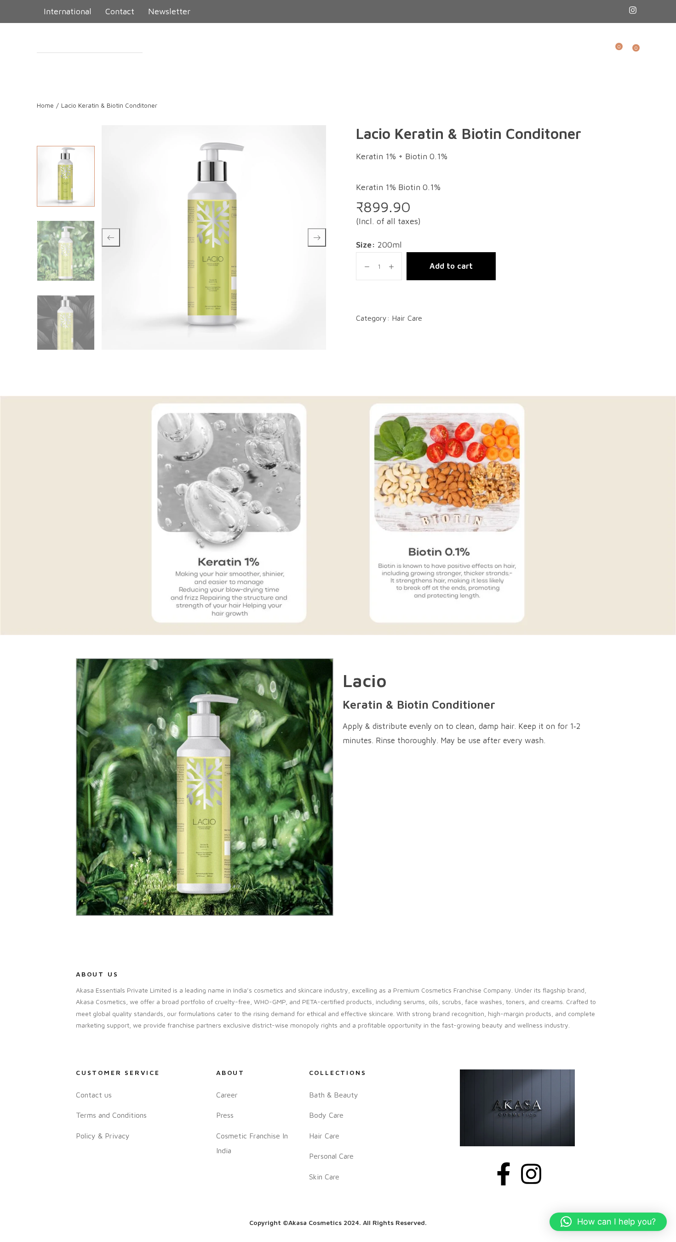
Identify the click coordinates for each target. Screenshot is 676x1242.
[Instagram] (531, 1173)
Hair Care (407, 318)
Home (45, 105)
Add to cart (451, 266)
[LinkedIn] (633, 11)
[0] (616, 53)
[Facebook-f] (503, 1173)
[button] (608, 1222)
